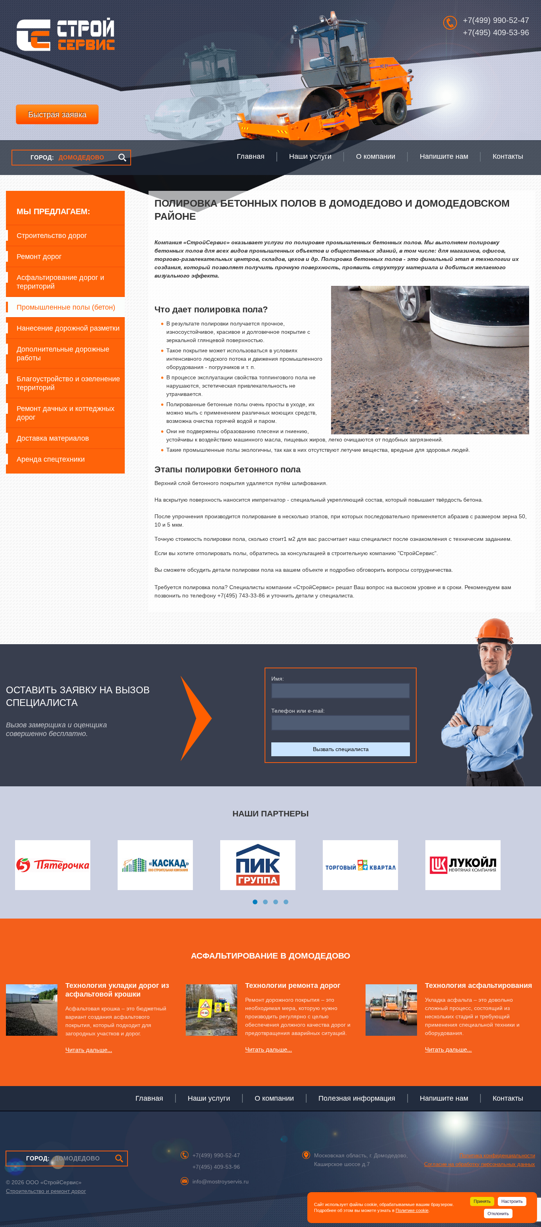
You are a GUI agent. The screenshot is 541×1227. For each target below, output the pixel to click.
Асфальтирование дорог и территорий (60, 282)
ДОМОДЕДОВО (67, 157)
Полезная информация (356, 1098)
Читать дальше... (88, 1049)
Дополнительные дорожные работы (63, 353)
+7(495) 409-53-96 (496, 32)
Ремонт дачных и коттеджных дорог (65, 413)
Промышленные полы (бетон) (66, 307)
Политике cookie (412, 1210)
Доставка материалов (53, 438)
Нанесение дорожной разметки (68, 328)
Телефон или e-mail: (298, 711)
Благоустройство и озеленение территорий (68, 383)
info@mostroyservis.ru (220, 1181)
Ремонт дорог (39, 257)
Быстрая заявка (57, 114)
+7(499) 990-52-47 (496, 20)
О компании (274, 1098)
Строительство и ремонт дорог (46, 1191)
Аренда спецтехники (51, 459)
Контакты (508, 1098)
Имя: (277, 678)
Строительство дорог (52, 236)
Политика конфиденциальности (497, 1156)
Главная (149, 1098)
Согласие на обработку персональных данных (479, 1164)
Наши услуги (209, 1098)
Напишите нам (444, 1098)
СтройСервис (65, 37)
